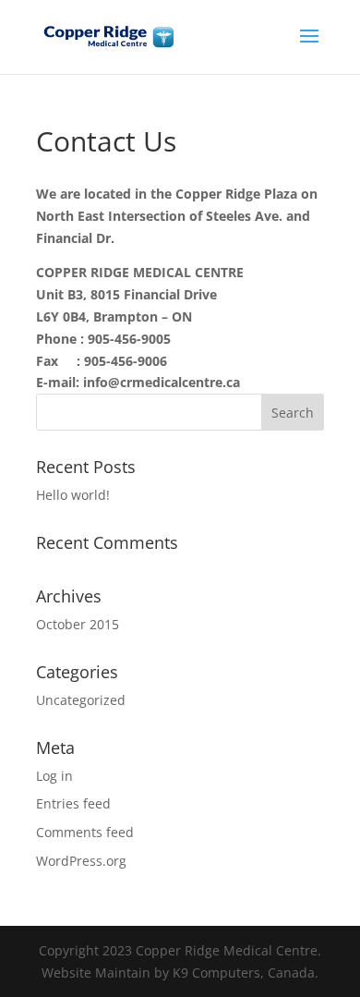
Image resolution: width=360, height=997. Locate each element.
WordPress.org (81, 860)
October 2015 (77, 624)
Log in (54, 775)
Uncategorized (81, 700)
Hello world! (73, 495)
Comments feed (85, 832)
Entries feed (73, 803)
